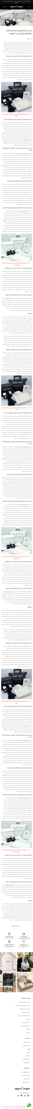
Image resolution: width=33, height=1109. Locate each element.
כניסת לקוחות (26, 1059)
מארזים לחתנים (26, 1012)
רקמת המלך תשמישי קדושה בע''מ (21, 1106)
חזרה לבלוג (15, 926)
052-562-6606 (24, 1093)
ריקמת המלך (26, 139)
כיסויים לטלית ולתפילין (24, 1002)
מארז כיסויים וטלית (25, 1009)
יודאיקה (28, 1032)
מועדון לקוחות (26, 1045)
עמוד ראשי (27, 1042)
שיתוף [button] (28, 39)
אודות (28, 1052)
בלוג (29, 1049)
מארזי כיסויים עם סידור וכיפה (22, 1005)
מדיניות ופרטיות (26, 1075)
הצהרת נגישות (26, 1082)
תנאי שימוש (27, 1079)
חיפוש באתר (27, 1062)
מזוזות (28, 1029)
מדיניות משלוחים (25, 1072)
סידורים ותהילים (26, 1022)
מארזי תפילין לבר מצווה (24, 1016)
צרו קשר (28, 1056)
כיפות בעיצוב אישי (25, 1026)
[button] (29, 6)
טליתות (28, 1019)
